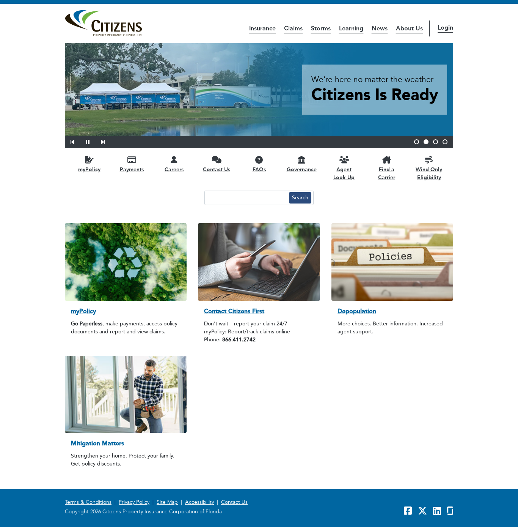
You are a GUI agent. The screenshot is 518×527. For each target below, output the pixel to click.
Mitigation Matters (97, 443)
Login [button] (445, 27)
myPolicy (83, 311)
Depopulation (356, 311)
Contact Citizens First (234, 311)
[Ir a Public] (103, 23)
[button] (77, 141)
